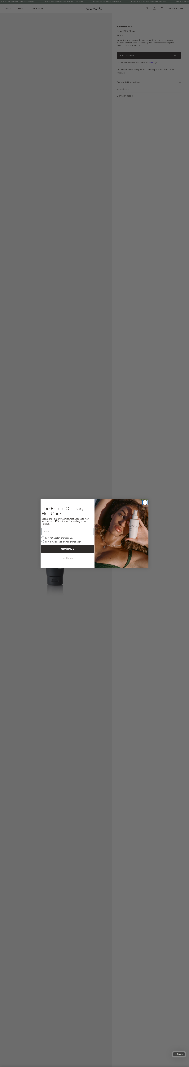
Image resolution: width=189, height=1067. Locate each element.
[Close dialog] (145, 502)
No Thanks (68, 558)
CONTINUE (67, 548)
